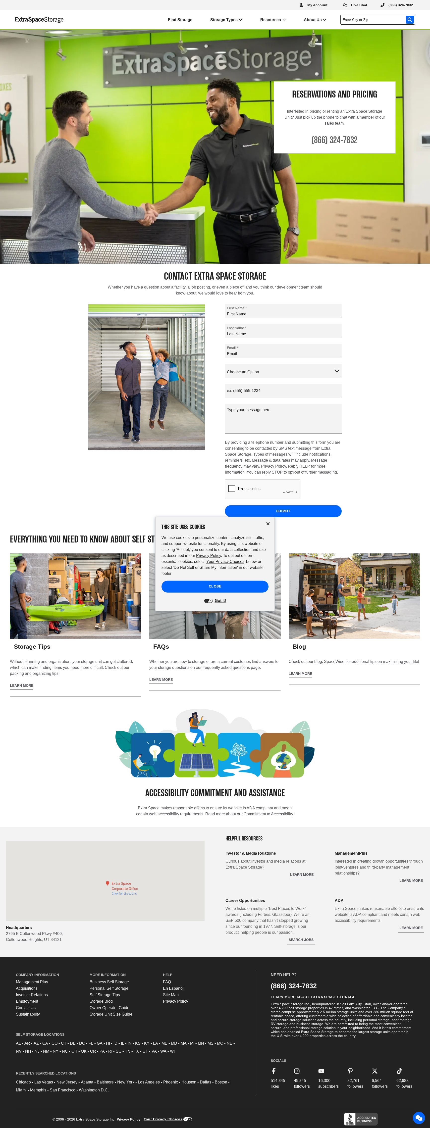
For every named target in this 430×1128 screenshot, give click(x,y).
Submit (283, 511)
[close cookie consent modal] (268, 523)
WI (172, 1051)
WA (163, 1051)
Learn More (411, 881)
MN (201, 1043)
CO (54, 1043)
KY (147, 1043)
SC (118, 1051)
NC (65, 1051)
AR (27, 1043)
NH (28, 1051)
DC (82, 1043)
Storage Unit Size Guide (111, 1014)
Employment (27, 1001)
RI (110, 1051)
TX (136, 1051)
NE (229, 1043)
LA (155, 1043)
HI (108, 1043)
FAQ (167, 982)
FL (91, 1043)
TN (127, 1051)
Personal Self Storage (109, 988)
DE (73, 1043)
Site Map (171, 995)
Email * (232, 348)
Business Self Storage (109, 982)
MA (184, 1043)
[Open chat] (419, 1118)
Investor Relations (32, 995)
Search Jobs (301, 940)
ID (115, 1043)
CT (63, 1043)
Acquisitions (27, 988)
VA (154, 1051)
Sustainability (28, 1014)
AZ (36, 1043)
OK (84, 1051)
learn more (302, 875)
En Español (173, 988)
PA (102, 1051)
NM (46, 1051)
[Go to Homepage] (32, 19)
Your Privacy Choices (163, 1119)
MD (174, 1043)
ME (164, 1043)
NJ (37, 1051)
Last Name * (236, 328)
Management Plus (32, 982)
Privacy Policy (273, 466)
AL (18, 1043)
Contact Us (26, 1008)
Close (215, 586)
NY (55, 1051)
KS (138, 1043)
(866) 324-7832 (294, 986)
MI (192, 1043)
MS (211, 1043)
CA (45, 1043)
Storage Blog (101, 1001)
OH (74, 1051)
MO (220, 1043)
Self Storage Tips (105, 995)
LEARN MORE (21, 685)
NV (19, 1051)
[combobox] (379, 20)
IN (130, 1043)
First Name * (237, 308)
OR (93, 1051)
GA (100, 1043)
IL (122, 1043)
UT (145, 1051)
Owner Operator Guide (109, 1008)
